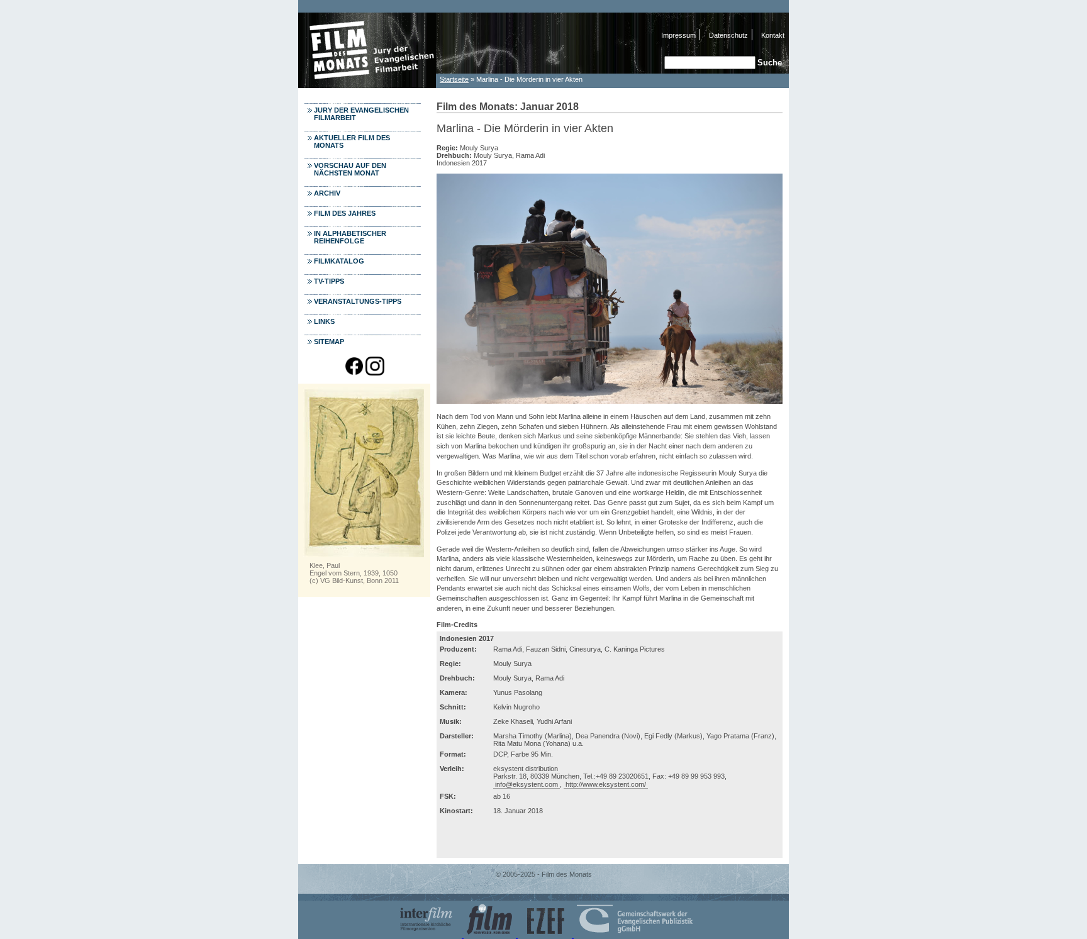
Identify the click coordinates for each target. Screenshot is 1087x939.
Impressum (678, 35)
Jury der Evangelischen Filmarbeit (361, 113)
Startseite (454, 79)
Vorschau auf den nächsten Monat (350, 169)
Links (324, 321)
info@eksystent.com (526, 784)
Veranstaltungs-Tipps (357, 301)
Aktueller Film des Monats (352, 141)
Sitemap (329, 341)
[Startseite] (367, 84)
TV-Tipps (329, 281)
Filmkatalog (339, 261)
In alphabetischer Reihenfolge (350, 237)
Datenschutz (728, 35)
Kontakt (772, 35)
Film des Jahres (345, 213)
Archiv (327, 193)
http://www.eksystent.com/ (606, 784)
